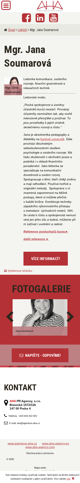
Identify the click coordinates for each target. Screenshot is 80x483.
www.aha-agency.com (40, 447)
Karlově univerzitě (52, 139)
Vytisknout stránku (19, 270)
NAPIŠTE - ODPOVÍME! (42, 355)
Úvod (11, 30)
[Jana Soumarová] (40, 317)
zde (68, 478)
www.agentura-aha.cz (22, 443)
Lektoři (22, 30)
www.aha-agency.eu (55, 443)
